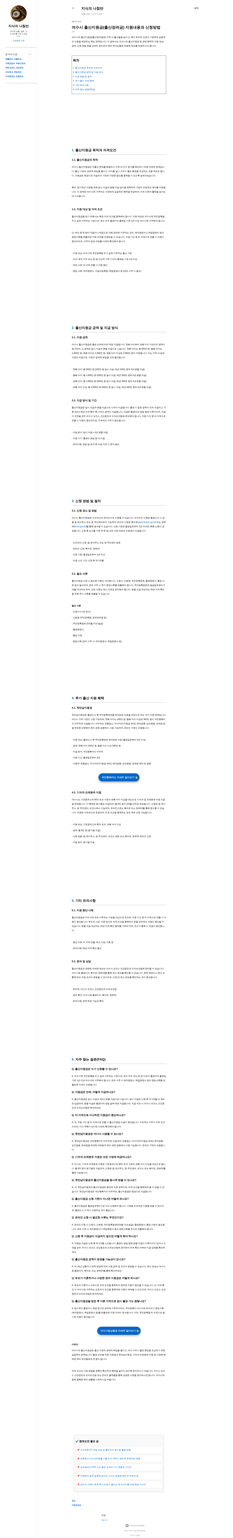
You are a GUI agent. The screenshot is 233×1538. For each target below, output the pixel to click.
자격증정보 (10, 76)
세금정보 (19, 68)
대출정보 (18, 59)
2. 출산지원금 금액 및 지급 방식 (88, 72)
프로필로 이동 (19, 40)
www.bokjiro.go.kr (146, 522)
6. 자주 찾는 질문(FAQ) (84, 89)
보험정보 (19, 76)
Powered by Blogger (137, 1526)
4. (73, 698)
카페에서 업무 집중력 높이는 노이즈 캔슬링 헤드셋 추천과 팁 (109, 1476)
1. (73, 150)
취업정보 (18, 72)
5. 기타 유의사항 (81, 85)
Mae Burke (141, 1531)
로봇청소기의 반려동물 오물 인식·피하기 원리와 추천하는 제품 (110, 1458)
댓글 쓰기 (104, 1520)
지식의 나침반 (92, 8)
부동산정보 (20, 63)
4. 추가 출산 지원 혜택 (83, 81)
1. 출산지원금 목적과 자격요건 (87, 68)
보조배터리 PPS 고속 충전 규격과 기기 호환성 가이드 (106, 1467)
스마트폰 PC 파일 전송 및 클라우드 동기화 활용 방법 (105, 1450)
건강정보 (9, 72)
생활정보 (9, 59)
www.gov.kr (80, 526)
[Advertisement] (119, 120)
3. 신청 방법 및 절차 (82, 76)
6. (73, 1059)
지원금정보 (76, 1505)
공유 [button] (74, 1501)
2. (73, 328)
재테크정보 (10, 68)
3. (73, 501)
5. (73, 900)
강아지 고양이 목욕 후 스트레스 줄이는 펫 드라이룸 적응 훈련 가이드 (113, 1484)
